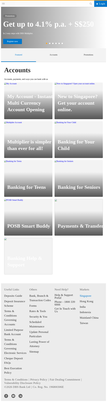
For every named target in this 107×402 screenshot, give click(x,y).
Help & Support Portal (64, 296)
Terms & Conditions (16, 379)
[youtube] (13, 396)
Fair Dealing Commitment (65, 379)
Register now (12, 41)
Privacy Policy (38, 379)
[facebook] (6, 396)
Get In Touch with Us (65, 310)
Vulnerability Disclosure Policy (22, 383)
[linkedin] (20, 396)
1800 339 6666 (65, 303)
